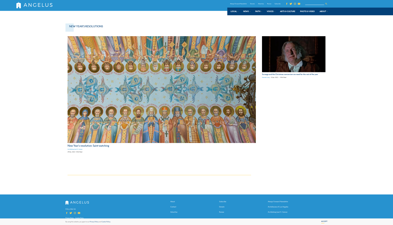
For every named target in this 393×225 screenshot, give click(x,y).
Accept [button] (324, 221)
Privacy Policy (94, 222)
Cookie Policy (79, 218)
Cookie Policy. (106, 222)
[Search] (326, 4)
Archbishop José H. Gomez (75, 149)
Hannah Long (265, 77)
